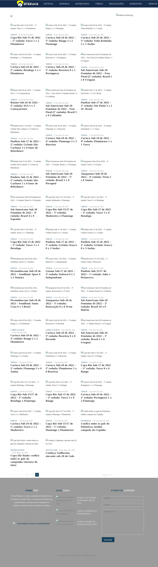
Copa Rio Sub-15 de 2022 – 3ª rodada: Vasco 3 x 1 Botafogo (25, 245)
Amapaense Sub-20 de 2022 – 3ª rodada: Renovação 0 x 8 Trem (59, 303)
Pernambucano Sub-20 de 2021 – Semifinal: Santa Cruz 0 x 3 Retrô (25, 303)
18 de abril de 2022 (96, 100)
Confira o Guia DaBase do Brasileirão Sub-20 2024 (86, 500)
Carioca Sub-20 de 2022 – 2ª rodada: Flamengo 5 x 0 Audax (26, 368)
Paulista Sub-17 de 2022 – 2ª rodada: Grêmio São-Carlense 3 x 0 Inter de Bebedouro (25, 146)
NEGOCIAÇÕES (116, 4)
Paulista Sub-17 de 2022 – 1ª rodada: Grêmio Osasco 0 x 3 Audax (61, 245)
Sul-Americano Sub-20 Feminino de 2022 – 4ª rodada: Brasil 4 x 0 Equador (23, 214)
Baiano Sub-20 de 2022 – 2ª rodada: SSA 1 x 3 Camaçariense (25, 105)
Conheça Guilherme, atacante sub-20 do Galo (60, 454)
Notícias (48, 4)
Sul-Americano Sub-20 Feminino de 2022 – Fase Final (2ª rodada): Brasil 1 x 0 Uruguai (96, 75)
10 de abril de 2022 (26, 268)
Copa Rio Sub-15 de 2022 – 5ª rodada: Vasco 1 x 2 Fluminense (25, 40)
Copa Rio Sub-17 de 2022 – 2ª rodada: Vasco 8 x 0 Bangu (96, 368)
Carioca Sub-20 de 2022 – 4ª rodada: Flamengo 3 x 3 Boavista (61, 141)
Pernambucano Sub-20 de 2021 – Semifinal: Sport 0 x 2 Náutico (25, 274)
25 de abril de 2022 (26, 35)
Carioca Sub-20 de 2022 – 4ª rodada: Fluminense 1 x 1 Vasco (96, 141)
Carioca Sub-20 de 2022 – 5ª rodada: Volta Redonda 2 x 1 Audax (96, 40)
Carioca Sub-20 (17, 330)
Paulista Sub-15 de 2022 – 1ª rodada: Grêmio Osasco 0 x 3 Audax (96, 245)
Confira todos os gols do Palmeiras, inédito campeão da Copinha (95, 426)
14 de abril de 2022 (26, 207)
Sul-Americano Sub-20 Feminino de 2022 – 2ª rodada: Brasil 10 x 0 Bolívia (94, 305)
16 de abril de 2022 (61, 171)
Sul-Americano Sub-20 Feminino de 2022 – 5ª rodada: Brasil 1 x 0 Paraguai (59, 178)
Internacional (17, 450)
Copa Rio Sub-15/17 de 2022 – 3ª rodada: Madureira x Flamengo (59, 212)
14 (32, 475)
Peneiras (64, 4)
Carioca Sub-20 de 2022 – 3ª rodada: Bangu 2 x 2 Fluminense (25, 338)
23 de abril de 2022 (61, 64)
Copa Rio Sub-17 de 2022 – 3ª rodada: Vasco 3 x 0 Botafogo (96, 212)
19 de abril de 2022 (61, 103)
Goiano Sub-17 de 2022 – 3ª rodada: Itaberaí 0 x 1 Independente (60, 274)
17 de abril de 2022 (61, 135)
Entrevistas (82, 4)
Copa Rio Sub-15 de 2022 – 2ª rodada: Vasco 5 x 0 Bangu (61, 397)
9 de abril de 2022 (68, 330)
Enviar (108, 540)
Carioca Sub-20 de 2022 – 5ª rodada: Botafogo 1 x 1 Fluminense (25, 70)
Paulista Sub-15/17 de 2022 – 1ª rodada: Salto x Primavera (95, 274)
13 (27, 475)
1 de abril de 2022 (96, 392)
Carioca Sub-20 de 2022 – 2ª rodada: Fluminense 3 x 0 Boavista (61, 368)
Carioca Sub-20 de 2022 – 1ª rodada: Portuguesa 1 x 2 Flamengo (96, 397)
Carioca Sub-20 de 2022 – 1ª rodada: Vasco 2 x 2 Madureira (25, 426)
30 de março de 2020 (20, 453)
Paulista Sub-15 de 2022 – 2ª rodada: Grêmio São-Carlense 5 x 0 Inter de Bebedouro (25, 181)
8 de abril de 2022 (96, 330)
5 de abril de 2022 (96, 362)
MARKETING (136, 4)
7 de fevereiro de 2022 (100, 421)
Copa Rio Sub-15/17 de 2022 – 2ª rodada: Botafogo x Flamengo (24, 397)
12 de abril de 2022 (61, 207)
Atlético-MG (52, 450)
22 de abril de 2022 (26, 100)
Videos (13, 35)
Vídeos (99, 4)
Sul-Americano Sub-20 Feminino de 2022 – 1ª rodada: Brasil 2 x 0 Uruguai (94, 337)
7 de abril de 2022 (26, 362)
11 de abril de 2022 (61, 239)
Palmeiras (86, 421)
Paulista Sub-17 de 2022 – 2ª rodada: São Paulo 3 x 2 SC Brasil (96, 105)
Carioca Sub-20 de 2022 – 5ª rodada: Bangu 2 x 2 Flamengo (61, 40)
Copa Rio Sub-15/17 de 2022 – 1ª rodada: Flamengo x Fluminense (60, 426)
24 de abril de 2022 (61, 35)
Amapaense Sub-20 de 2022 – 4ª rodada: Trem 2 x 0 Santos (96, 177)
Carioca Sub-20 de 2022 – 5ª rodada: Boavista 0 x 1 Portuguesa (61, 70)
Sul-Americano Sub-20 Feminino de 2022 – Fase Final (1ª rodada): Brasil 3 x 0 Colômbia (61, 110)
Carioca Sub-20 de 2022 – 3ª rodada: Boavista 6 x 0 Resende (61, 336)
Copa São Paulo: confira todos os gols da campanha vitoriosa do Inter (24, 460)
